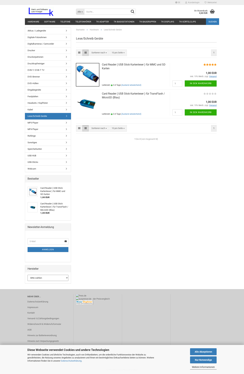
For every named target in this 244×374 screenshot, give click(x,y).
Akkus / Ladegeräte (37, 30)
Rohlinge (32, 136)
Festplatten (33, 96)
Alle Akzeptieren (203, 351)
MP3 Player (33, 122)
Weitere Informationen (203, 367)
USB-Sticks (33, 162)
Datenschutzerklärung (71, 361)
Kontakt (31, 313)
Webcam (32, 168)
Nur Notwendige (203, 360)
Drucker (31, 50)
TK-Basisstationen (124, 21)
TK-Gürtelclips (187, 21)
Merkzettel (211, 2)
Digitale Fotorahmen (37, 37)
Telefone (65, 21)
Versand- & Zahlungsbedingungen (43, 318)
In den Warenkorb (200, 83)
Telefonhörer (83, 21)
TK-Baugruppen (147, 21)
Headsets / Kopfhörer (38, 103)
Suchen (212, 21)
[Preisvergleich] (84, 302)
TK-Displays (167, 21)
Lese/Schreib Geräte (37, 116)
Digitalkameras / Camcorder (41, 44)
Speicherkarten (35, 149)
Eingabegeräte (34, 90)
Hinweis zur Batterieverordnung (42, 335)
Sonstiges (32, 142)
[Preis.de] (81, 295)
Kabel (30, 109)
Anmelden (48, 249)
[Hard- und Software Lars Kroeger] (49, 11)
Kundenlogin (193, 2)
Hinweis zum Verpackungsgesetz (43, 341)
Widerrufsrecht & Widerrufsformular (44, 324)
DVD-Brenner (34, 76)
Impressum (32, 307)
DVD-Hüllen (33, 83)
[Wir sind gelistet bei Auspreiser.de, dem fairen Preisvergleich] (93, 298)
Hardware (33, 21)
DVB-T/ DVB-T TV (36, 70)
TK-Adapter (102, 21)
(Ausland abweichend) (131, 85)
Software (49, 21)
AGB (29, 329)
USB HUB (32, 155)
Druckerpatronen (35, 57)
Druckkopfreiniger (36, 63)
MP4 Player (33, 129)
